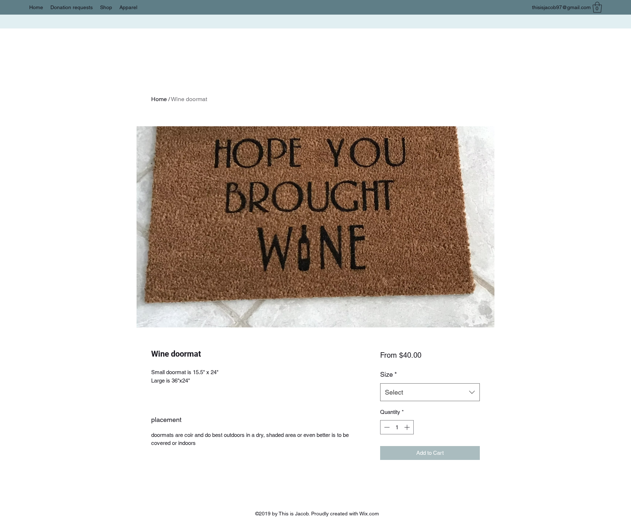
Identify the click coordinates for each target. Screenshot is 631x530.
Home (159, 99)
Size (388, 374)
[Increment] (408, 427)
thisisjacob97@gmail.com (561, 7)
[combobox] (430, 392)
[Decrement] (386, 427)
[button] (597, 7)
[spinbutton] (397, 427)
